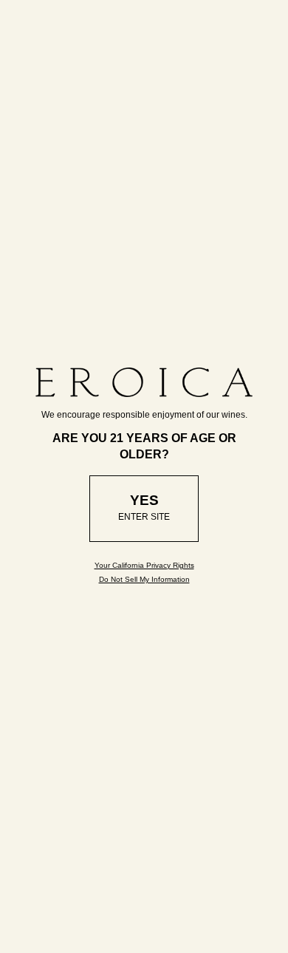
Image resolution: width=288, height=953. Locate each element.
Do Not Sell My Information (144, 579)
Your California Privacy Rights (144, 565)
